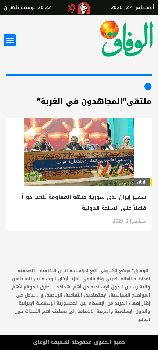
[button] (10, 40)
